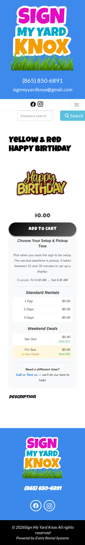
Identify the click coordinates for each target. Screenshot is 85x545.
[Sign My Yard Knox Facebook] (33, 105)
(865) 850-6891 (42, 80)
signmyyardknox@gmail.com (42, 89)
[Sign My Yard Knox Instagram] (40, 105)
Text (30, 375)
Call (19, 375)
